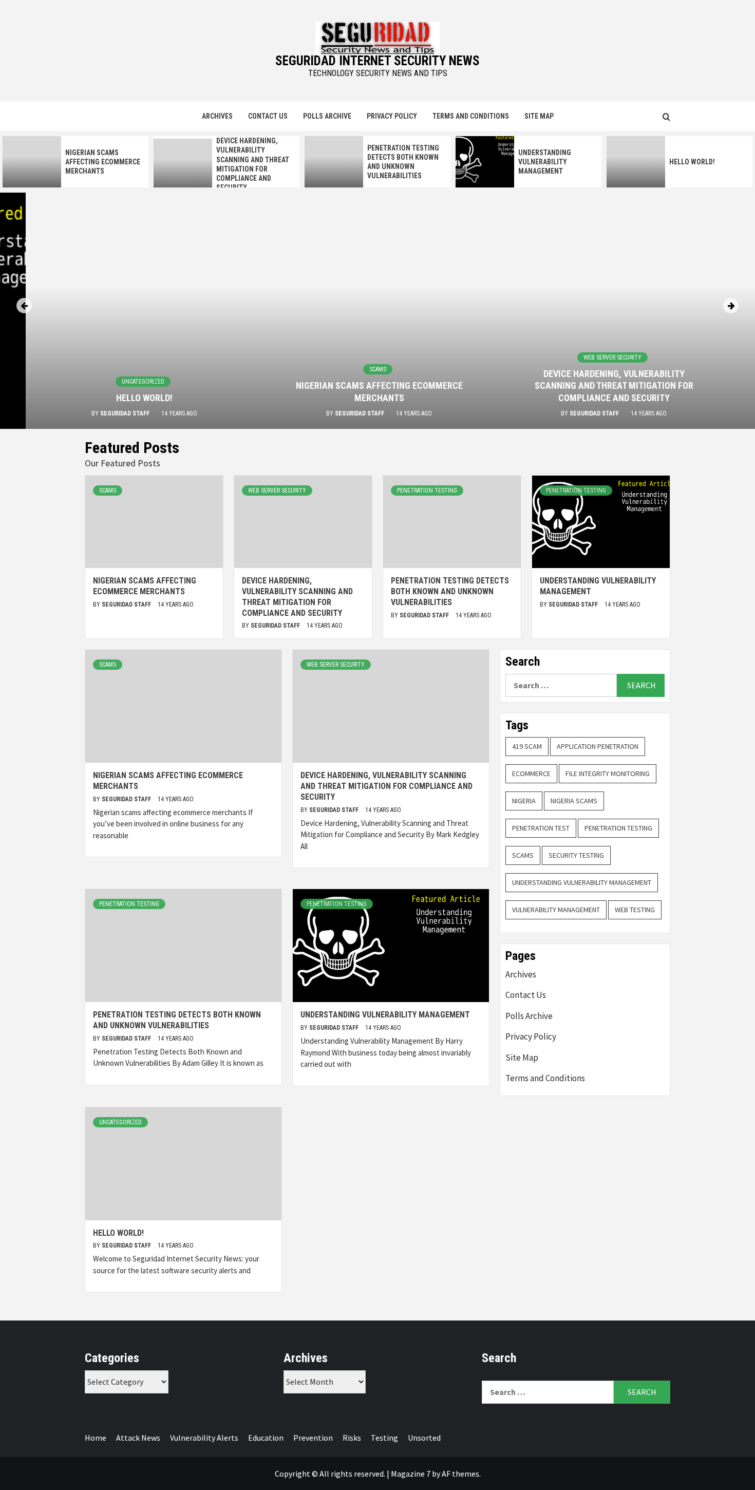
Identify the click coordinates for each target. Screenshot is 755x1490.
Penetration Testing (427, 490)
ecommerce (531, 773)
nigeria (524, 800)
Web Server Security (612, 357)
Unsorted (424, 1437)
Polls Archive (327, 116)
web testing (635, 909)
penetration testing (618, 828)
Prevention (313, 1437)
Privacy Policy (392, 116)
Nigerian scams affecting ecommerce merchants (102, 161)
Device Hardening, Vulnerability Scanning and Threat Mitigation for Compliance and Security (614, 385)
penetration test (541, 828)
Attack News (138, 1437)
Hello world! (692, 162)
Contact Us (268, 116)
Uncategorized (143, 381)
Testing (384, 1437)
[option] (75, 161)
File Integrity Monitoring (607, 773)
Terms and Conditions (470, 116)
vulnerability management (556, 909)
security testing (576, 855)
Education (266, 1437)
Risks (352, 1437)
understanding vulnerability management (581, 882)
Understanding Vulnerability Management (544, 161)
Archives (217, 116)
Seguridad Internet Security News (377, 60)
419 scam (527, 746)
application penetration (597, 746)
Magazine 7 (410, 1473)
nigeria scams (574, 800)
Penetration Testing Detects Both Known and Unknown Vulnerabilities (450, 591)
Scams (377, 369)
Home (95, 1437)
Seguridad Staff (125, 413)
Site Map (539, 116)
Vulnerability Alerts (204, 1437)
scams (523, 855)
